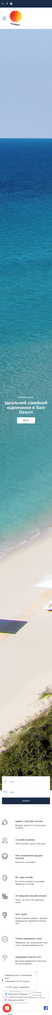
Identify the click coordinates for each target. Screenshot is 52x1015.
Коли (12, 792)
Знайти (26, 801)
